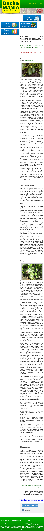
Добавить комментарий (32, 500)
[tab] (30, 505)
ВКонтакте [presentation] (27, 510)
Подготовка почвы (26, 52)
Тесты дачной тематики (6, 24)
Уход (35, 52)
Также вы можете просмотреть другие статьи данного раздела (31, 486)
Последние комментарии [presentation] (30, 505)
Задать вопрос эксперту (6, 31)
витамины (29, 131)
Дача (21, 45)
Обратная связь (5, 523)
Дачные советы (36, 4)
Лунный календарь (28, 18)
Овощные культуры (25, 47)
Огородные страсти (33, 45)
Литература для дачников (25, 24)
